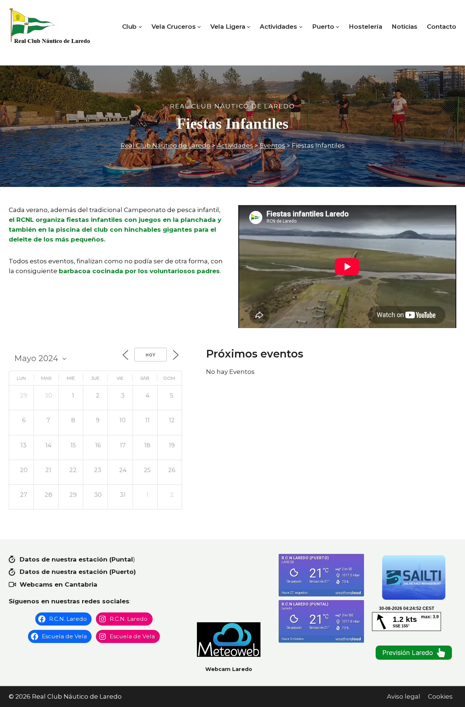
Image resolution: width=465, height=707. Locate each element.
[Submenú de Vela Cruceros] (199, 26)
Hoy (150, 355)
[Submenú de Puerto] (337, 26)
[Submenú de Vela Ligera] (248, 26)
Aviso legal (403, 696)
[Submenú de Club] (140, 26)
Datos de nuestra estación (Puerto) (78, 571)
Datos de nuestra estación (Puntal (76, 559)
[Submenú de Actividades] (301, 26)
